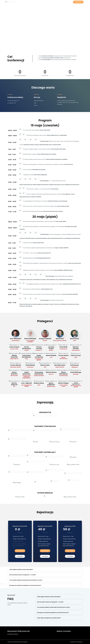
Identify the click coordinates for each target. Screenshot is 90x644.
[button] (20, 550)
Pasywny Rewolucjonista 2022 (43, 2)
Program (23, 2)
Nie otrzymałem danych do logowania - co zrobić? (22, 574)
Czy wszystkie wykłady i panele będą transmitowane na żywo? (25, 580)
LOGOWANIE (68, 2)
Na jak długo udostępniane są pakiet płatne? (49, 618)
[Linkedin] (73, 634)
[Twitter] (63, 634)
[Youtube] (68, 634)
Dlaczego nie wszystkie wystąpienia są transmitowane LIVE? (25, 585)
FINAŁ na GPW (30, 2)
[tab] (45, 569)
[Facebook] (58, 634)
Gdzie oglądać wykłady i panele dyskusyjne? (21, 569)
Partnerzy (61, 2)
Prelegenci (54, 2)
